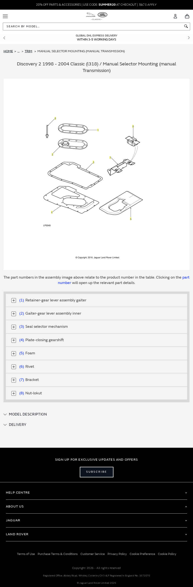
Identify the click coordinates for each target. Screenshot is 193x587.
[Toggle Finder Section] (13, 300)
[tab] (96, 414)
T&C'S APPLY (147, 5)
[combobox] (96, 26)
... (18, 51)
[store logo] (96, 15)
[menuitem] (30, 51)
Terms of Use (26, 554)
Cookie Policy (167, 554)
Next (188, 38)
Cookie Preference (142, 554)
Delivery (17, 425)
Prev (4, 38)
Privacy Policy (117, 554)
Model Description (28, 414)
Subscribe (96, 472)
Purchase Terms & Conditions (58, 554)
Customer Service (92, 554)
